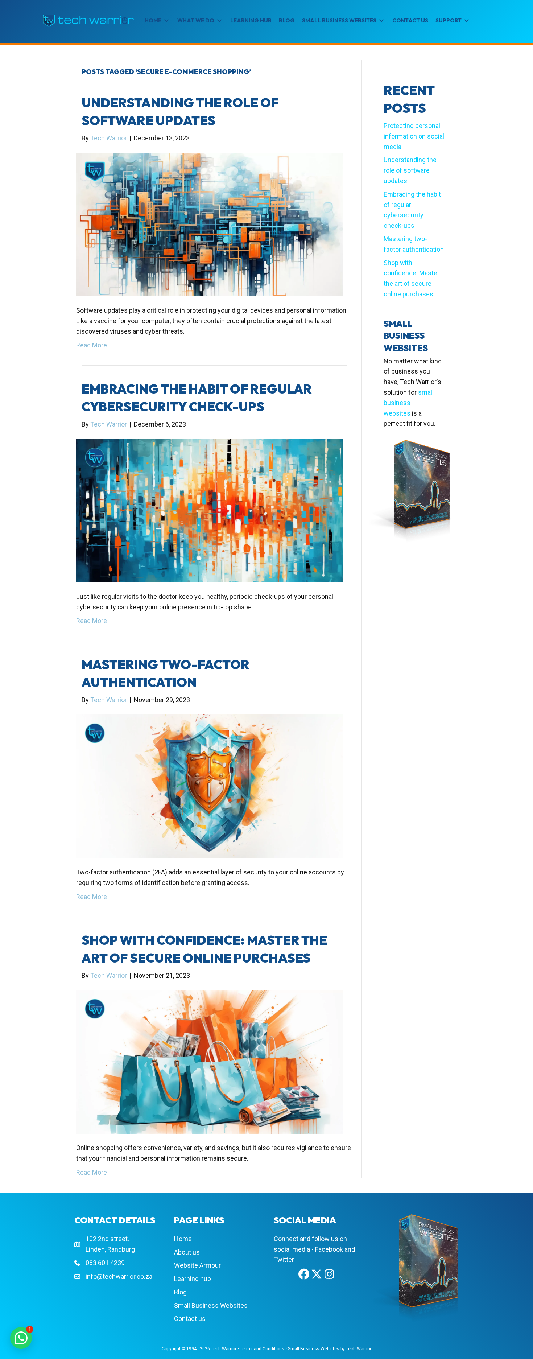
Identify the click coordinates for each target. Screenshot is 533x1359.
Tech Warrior (223, 1348)
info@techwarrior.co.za (119, 1276)
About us (187, 1252)
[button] (303, 1274)
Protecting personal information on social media (414, 136)
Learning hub (192, 1278)
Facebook (329, 1249)
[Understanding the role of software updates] (209, 224)
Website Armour (197, 1265)
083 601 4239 (105, 1263)
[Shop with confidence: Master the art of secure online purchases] (209, 1061)
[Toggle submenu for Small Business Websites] (381, 21)
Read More (91, 345)
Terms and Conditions (262, 1348)
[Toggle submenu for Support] (466, 21)
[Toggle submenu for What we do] (219, 21)
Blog (180, 1292)
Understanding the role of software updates (410, 170)
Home (183, 1239)
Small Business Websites (211, 1305)
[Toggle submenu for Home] (166, 21)
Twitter (284, 1259)
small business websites (409, 402)
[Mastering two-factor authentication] (209, 786)
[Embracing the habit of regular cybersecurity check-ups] (209, 510)
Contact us (190, 1318)
